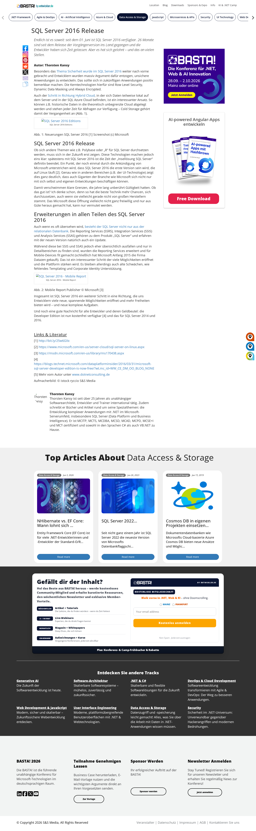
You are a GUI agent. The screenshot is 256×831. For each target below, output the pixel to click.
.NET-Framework (20, 17)
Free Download (193, 198)
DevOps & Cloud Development (212, 681)
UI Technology (225, 17)
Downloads (177, 5)
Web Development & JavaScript (42, 708)
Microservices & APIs (182, 17)
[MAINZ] (250, 347)
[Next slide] (253, 18)
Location (154, 5)
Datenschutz (167, 822)
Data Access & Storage (132, 17)
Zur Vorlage (89, 799)
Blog (165, 5)
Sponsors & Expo (197, 5)
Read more (63, 556)
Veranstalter (145, 822)
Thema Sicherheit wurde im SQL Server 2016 (89, 71)
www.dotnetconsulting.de (91, 374)
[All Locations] (250, 356)
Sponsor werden (148, 791)
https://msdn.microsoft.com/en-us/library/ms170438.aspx (81, 353)
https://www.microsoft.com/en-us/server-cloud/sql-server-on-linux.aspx (91, 347)
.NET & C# (138, 681)
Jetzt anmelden (205, 792)
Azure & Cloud (104, 17)
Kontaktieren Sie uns (224, 822)
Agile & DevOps (46, 17)
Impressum (187, 822)
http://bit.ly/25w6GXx (54, 341)
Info (213, 5)
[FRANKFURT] (250, 338)
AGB (203, 822)
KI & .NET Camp (228, 5)
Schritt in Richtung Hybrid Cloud (71, 95)
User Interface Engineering (95, 708)
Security (205, 17)
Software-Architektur (91, 681)
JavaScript (158, 17)
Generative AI (27, 681)
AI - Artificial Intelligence (75, 17)
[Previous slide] (3, 18)
